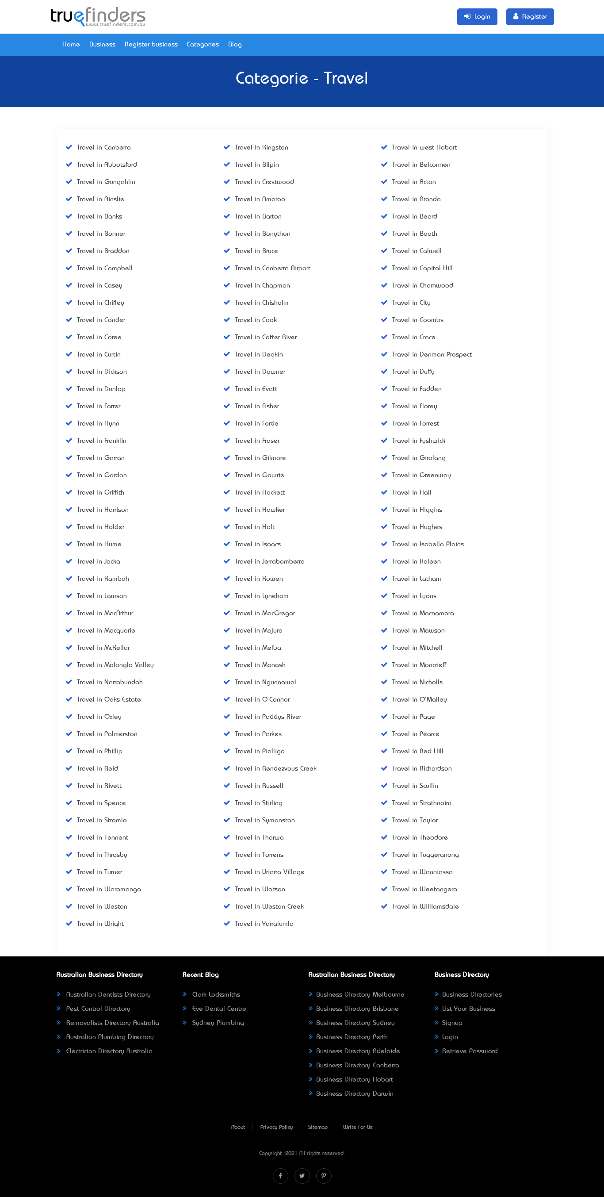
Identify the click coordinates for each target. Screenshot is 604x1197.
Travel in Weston (102, 907)
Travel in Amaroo (260, 199)
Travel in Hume (99, 544)
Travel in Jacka (98, 562)
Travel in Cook (256, 320)
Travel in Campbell (105, 268)
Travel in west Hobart (424, 148)
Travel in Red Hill (417, 751)
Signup (452, 1023)
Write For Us (358, 1127)
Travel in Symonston (265, 820)
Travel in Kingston (261, 148)
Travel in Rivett (99, 786)
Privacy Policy (276, 1127)
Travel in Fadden (417, 389)
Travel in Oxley (99, 717)
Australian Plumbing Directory (109, 1037)
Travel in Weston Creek (269, 907)
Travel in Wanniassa (422, 872)
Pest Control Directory (97, 1009)
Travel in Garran (101, 458)
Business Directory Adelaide (358, 1051)
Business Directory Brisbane (357, 1009)
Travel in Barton (258, 217)
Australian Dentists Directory (107, 995)
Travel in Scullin (415, 786)
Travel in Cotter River (266, 337)
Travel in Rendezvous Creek (276, 769)
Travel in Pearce (416, 734)
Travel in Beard (414, 217)
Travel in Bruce (256, 251)
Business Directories (472, 995)
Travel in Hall (412, 493)
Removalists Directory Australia (111, 1023)
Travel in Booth (414, 234)
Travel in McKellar (103, 648)
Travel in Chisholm (262, 303)
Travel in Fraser (257, 441)
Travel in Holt (255, 527)
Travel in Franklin (101, 441)
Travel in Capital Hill (422, 268)
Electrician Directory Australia (108, 1051)
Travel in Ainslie (100, 199)
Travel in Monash (260, 665)
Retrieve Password (470, 1051)
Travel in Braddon (103, 251)
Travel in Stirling (259, 803)
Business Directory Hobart (354, 1080)
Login (450, 1037)
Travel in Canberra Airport (272, 268)
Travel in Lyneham (262, 596)
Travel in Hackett (260, 493)
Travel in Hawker (260, 510)
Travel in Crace (414, 337)
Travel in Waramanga (109, 889)
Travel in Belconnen (421, 165)
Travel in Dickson (102, 372)
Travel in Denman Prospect (432, 355)
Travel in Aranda (416, 199)
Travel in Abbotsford (107, 165)
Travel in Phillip (99, 751)
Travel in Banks (99, 217)
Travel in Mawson (418, 631)
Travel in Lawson (102, 596)
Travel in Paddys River (268, 717)
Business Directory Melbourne (360, 995)
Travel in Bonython (263, 234)
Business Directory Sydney (355, 1023)
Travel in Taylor (415, 820)
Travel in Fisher (257, 406)
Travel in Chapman (262, 286)
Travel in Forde (257, 424)
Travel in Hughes (417, 527)
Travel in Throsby (102, 855)
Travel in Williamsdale (425, 907)
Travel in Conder (101, 320)
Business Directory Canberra (357, 1066)
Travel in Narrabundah (110, 682)
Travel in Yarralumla (264, 924)
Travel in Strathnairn (421, 803)
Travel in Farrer (98, 406)
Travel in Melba (258, 648)
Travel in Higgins (417, 510)
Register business (151, 45)
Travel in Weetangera (424, 889)
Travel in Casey (99, 286)
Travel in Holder (100, 527)
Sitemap (318, 1127)
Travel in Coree (99, 337)
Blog (235, 45)
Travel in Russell (259, 786)
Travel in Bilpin (257, 165)
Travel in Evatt (256, 389)
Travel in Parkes (258, 734)
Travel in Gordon (102, 475)
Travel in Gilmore (260, 458)
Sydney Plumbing (217, 1023)
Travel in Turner (99, 872)
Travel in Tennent (102, 838)
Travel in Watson (260, 889)
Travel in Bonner (101, 234)
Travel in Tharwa (259, 838)
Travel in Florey (414, 406)
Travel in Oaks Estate (109, 700)
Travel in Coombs (417, 320)
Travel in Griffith (100, 493)
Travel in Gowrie (259, 475)
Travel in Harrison (103, 510)
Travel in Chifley (100, 303)
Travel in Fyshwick (418, 441)
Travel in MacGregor (265, 613)
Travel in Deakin (259, 355)
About (238, 1127)
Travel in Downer (260, 372)
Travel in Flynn (98, 424)
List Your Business (468, 1009)
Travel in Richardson (422, 769)
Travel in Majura (259, 631)
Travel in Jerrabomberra (270, 562)
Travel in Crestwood (264, 182)
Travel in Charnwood (422, 286)
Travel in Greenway (421, 475)
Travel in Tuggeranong (425, 855)
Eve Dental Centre (218, 1009)
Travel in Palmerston (107, 734)
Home (71, 45)
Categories (203, 45)
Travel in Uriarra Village (270, 872)
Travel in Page (413, 717)
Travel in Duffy (413, 372)
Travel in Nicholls (417, 682)
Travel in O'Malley (419, 700)
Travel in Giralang (419, 458)
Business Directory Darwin (355, 1094)
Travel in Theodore (420, 838)
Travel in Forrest (415, 424)
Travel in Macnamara (423, 613)
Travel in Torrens (259, 855)
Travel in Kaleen (416, 562)
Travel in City (411, 303)
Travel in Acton (414, 182)
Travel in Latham (416, 579)
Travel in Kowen (259, 579)
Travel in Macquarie (106, 631)
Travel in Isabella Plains (428, 544)
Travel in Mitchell (417, 648)
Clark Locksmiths (215, 995)
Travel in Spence (101, 803)
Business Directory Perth (352, 1037)
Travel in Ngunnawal (265, 682)
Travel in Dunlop (101, 389)
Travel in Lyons (414, 596)
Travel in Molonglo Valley (115, 665)
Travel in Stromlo (102, 820)
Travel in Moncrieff (419, 665)
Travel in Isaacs (258, 544)
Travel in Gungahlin (106, 182)
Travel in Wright (100, 924)
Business (102, 45)
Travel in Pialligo (260, 751)
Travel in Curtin (99, 355)
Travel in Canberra (104, 148)
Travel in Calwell (417, 251)
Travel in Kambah (103, 579)
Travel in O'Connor (262, 700)
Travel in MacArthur (105, 613)
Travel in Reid (97, 769)
